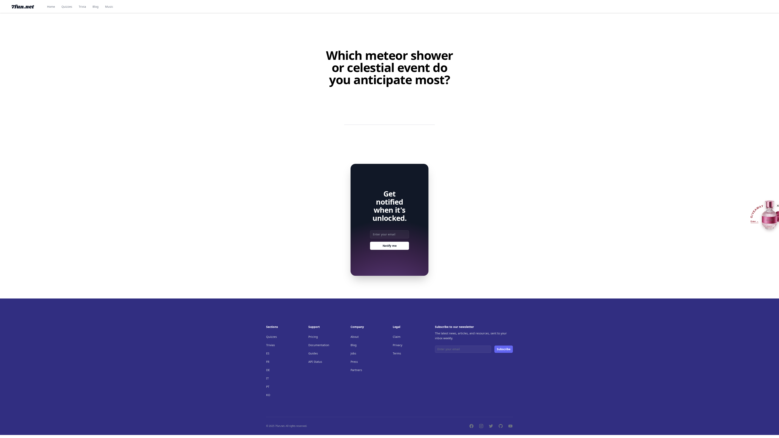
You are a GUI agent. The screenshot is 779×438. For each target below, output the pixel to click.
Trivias (270, 345)
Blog (96, 7)
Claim (396, 337)
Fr (267, 362)
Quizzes (66, 7)
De (268, 370)
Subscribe (503, 349)
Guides (313, 353)
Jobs (353, 353)
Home (51, 7)
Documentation (318, 345)
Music (109, 7)
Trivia (82, 7)
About (355, 337)
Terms (397, 353)
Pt (267, 387)
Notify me (390, 246)
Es (267, 353)
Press (354, 362)
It (267, 378)
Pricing (313, 337)
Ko (268, 395)
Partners (356, 370)
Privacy (397, 345)
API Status (315, 362)
